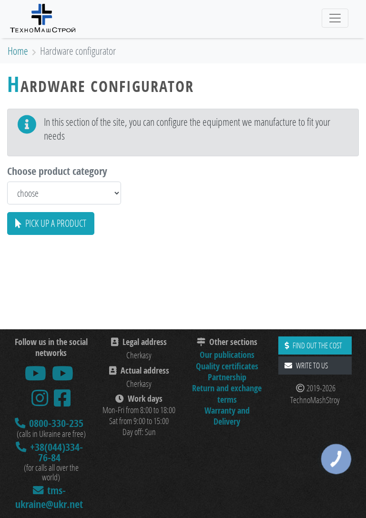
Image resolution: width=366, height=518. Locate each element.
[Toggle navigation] (335, 18)
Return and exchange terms (227, 394)
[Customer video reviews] (62, 373)
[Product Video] (35, 373)
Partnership (227, 377)
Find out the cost (317, 345)
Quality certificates (227, 366)
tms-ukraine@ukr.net (49, 497)
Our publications (227, 354)
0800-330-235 (56, 423)
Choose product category (57, 171)
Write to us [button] (312, 365)
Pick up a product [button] (55, 223)
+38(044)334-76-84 (56, 452)
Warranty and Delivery (227, 416)
